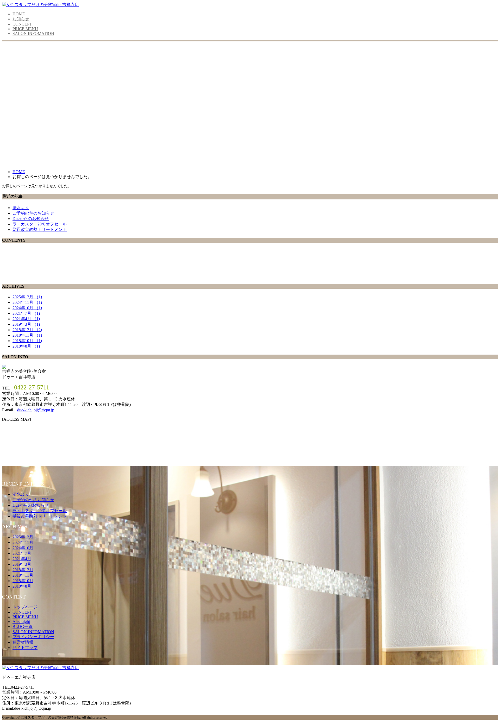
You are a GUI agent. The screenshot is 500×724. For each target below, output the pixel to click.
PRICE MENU (25, 29)
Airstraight (21, 621)
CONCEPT (22, 24)
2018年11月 (27, 335)
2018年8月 (26, 346)
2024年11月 (27, 302)
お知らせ (20, 19)
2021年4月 (26, 319)
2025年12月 (27, 297)
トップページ (25, 607)
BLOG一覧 (22, 626)
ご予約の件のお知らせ (33, 213)
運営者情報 (22, 642)
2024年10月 (27, 308)
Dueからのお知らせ (30, 218)
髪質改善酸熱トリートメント (39, 229)
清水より (20, 207)
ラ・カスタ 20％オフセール (39, 224)
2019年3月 (26, 324)
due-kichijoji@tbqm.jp (35, 410)
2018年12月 (27, 330)
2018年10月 (27, 340)
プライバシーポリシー (33, 636)
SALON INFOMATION (33, 33)
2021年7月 (26, 313)
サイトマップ (25, 647)
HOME (18, 14)
